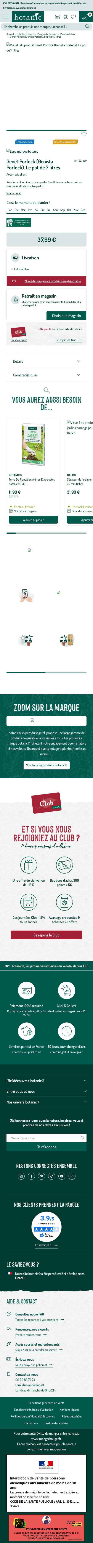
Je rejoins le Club (66, 340)
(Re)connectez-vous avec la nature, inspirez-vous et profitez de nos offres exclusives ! (46, 1122)
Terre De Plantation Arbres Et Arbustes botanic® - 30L (32, 482)
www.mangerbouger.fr (46, 1438)
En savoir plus (19, 340)
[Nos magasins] (57, 16)
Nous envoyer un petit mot (31, 1365)
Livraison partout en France (26, 1046)
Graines (32, 748)
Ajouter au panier (33, 520)
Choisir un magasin (66, 315)
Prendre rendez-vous (28, 1334)
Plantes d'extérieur (46, 34)
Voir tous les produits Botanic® (46, 765)
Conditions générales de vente (46, 1403)
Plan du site (31, 1423)
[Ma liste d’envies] (73, 16)
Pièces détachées (71, 1416)
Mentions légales (69, 1409)
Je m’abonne (46, 1146)
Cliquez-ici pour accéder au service (36, 1350)
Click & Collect (66, 1005)
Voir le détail (13, 193)
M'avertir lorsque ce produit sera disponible (53, 281)
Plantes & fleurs (26, 34)
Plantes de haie (67, 34)
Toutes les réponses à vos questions (36, 1319)
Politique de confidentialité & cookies (33, 1416)
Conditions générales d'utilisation (33, 1409)
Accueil (10, 34)
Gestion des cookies (57, 1423)
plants (45, 748)
